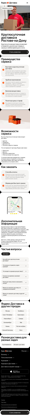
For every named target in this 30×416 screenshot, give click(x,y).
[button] (15, 260)
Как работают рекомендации (8, 409)
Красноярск (21, 315)
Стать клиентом (15, 52)
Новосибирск (7, 318)
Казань (7, 326)
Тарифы (3, 400)
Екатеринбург (7, 322)
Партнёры (3, 402)
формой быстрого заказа (18, 242)
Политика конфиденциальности (9, 407)
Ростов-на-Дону (20, 326)
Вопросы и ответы (7, 8)
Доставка (5, 254)
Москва (7, 311)
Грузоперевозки (6, 344)
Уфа (21, 322)
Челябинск (21, 311)
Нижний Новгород (7, 330)
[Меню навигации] (27, 2)
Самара (21, 318)
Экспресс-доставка (19, 344)
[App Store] (15, 371)
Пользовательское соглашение (9, 404)
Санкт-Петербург (7, 315)
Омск (20, 330)
